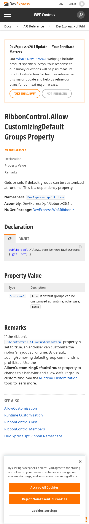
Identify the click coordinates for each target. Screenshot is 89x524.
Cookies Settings (45, 511)
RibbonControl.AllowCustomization (33, 342)
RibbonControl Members (24, 429)
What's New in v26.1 (31, 58)
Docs (7, 26)
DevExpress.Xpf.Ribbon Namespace (33, 436)
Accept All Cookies (44, 487)
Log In (72, 4)
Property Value (15, 165)
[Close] (80, 461)
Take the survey (25, 93)
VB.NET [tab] (24, 238)
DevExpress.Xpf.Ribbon (45, 197)
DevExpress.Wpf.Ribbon (52, 209)
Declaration (13, 159)
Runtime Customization (58, 378)
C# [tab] (10, 238)
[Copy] (80, 247)
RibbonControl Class (21, 422)
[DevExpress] (17, 4)
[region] (45, 489)
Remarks (11, 172)
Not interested (57, 93)
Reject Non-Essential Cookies (44, 499)
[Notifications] (82, 4)
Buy (61, 4)
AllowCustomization (20, 408)
